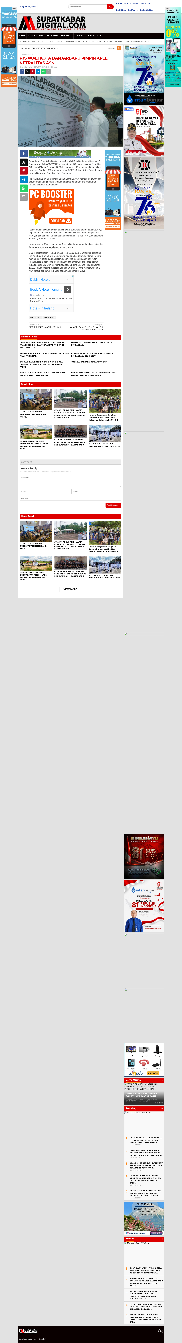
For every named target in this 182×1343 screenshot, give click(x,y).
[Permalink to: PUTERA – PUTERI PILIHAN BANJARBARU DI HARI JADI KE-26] (105, 433)
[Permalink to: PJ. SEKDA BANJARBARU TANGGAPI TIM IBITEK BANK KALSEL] (36, 399)
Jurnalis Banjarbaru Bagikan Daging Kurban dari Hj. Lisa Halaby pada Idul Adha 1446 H (103, 417)
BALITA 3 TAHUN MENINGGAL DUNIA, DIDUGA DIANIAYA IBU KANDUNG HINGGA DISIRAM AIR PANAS (41, 364)
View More (70, 589)
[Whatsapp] (43, 71)
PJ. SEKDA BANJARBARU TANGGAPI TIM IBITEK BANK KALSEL (33, 414)
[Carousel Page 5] (162, 1102)
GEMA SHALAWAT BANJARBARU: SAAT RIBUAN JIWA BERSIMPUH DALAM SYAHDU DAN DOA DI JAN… (146, 1152)
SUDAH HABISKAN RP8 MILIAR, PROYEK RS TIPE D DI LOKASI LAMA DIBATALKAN (143, 1094)
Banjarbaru (35, 317)
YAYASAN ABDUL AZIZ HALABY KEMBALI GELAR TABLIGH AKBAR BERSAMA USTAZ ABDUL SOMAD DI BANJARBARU (70, 545)
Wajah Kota (49, 317)
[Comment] (48, 71)
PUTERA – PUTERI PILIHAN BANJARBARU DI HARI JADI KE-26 (104, 576)
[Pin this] (32, 71)
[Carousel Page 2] (157, 1102)
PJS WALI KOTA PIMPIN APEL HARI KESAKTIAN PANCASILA (86, 327)
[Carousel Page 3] (159, 1102)
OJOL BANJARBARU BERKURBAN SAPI (89, 362)
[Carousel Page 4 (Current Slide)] (161, 1102)
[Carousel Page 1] (155, 1102)
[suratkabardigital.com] (52, 23)
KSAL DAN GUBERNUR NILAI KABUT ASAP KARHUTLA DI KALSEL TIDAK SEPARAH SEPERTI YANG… (146, 1165)
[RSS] (119, 48)
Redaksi (42, 1339)
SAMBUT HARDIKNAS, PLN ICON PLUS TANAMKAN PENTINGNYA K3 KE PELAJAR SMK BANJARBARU (70, 442)
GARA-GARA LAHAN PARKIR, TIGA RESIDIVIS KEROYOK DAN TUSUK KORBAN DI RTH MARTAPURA (146, 1270)
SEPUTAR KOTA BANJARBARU (45, 67)
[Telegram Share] (38, 71)
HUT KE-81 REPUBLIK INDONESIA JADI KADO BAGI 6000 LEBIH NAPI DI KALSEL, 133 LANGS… (146, 1306)
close (14, 8)
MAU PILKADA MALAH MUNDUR (45, 325)
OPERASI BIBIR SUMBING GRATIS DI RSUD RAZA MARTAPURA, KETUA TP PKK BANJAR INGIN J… (145, 1193)
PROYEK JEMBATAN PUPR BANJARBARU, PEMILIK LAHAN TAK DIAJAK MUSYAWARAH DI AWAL (34, 576)
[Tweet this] (27, 71)
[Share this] (22, 71)
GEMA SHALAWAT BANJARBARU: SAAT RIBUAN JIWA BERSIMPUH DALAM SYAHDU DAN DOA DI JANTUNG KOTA (42, 345)
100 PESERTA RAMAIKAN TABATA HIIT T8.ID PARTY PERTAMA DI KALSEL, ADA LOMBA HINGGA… (146, 1140)
